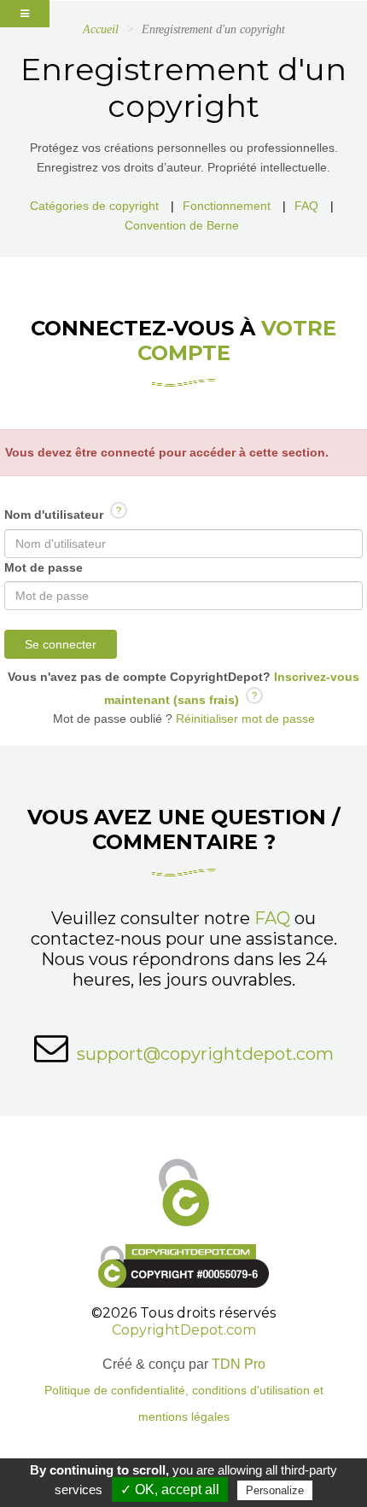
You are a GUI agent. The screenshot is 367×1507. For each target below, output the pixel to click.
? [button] (118, 510)
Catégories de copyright (94, 205)
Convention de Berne (182, 225)
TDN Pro (238, 1364)
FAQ (306, 205)
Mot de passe (43, 567)
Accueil (101, 29)
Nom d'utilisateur (62, 513)
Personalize (275, 1490)
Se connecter (60, 644)
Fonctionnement (227, 205)
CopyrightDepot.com (184, 1330)
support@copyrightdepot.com (205, 1054)
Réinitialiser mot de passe (243, 718)
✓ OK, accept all (169, 1489)
